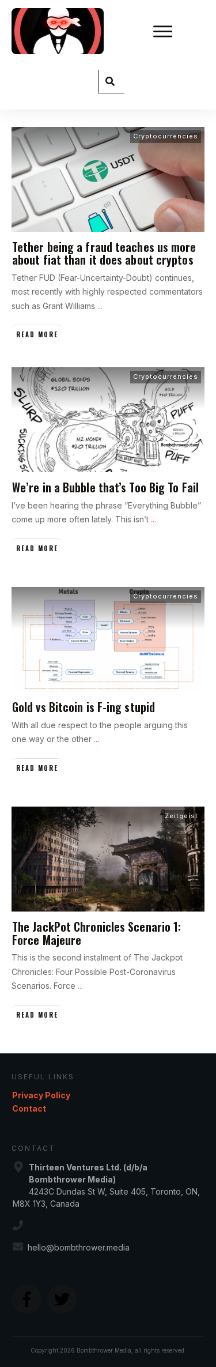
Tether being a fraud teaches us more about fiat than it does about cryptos (104, 253)
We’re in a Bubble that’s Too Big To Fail (105, 487)
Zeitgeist (181, 816)
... (100, 306)
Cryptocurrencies (165, 136)
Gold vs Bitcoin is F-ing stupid (83, 706)
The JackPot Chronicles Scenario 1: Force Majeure (96, 933)
